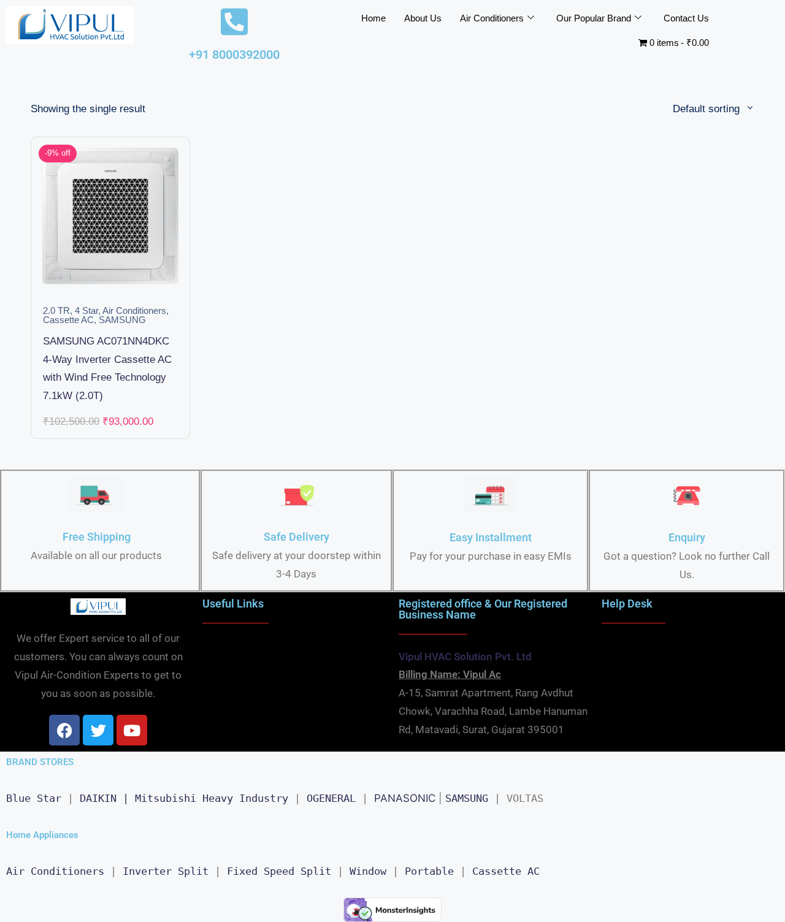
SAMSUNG (122, 320)
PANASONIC (404, 798)
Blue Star (33, 798)
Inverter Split (166, 871)
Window (368, 871)
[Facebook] (64, 730)
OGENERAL (331, 798)
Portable (429, 871)
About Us (423, 18)
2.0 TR (56, 311)
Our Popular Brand (593, 18)
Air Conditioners (492, 18)
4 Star (86, 311)
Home (373, 18)
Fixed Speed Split (279, 871)
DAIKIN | (104, 798)
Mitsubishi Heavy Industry (211, 798)
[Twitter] (98, 730)
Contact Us (686, 18)
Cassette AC (68, 320)
